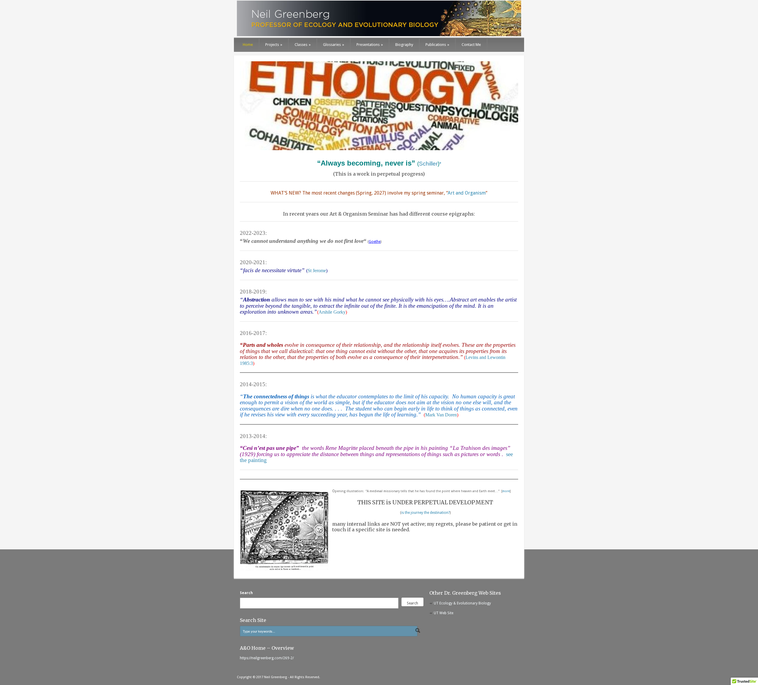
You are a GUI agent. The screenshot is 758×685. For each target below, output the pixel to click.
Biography (404, 44)
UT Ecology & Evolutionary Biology (462, 603)
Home (248, 44)
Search (246, 593)
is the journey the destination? (425, 513)
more (506, 491)
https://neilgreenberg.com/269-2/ (267, 658)
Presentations (369, 44)
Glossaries (333, 44)
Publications (437, 44)
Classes (303, 44)
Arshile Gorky (332, 312)
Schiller (428, 164)
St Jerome (317, 270)
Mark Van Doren (441, 414)
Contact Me (471, 44)
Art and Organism (467, 193)
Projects (273, 44)
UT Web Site (443, 613)
